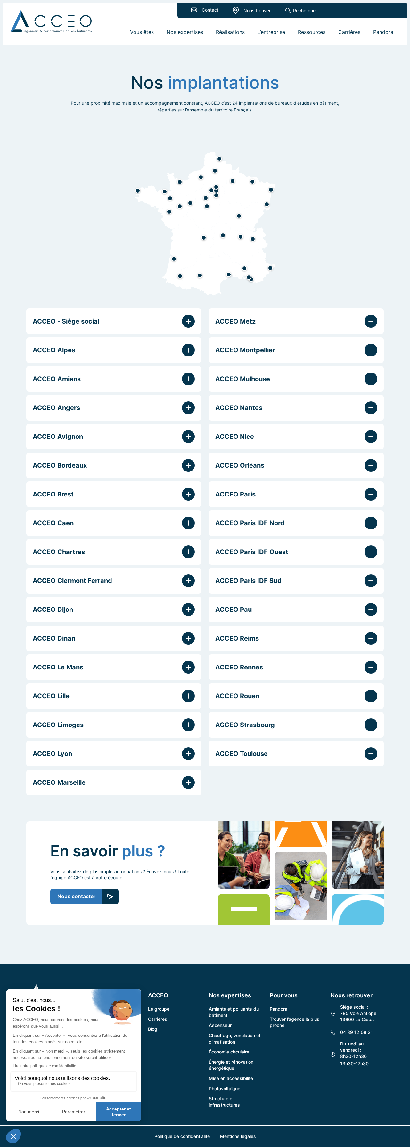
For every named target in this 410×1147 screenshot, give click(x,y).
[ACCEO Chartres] (205, 198)
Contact (210, 9)
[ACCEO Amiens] (214, 170)
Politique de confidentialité (182, 1136)
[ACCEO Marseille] (248, 277)
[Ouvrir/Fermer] (188, 321)
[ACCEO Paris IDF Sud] (216, 195)
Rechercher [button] (305, 10)
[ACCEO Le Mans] (190, 203)
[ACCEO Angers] (179, 206)
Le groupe (158, 1009)
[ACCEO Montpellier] (228, 274)
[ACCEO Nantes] (169, 211)
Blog (152, 1029)
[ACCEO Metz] (252, 181)
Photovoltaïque (224, 1088)
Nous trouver (257, 10)
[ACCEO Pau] (180, 276)
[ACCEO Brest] (137, 190)
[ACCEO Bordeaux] (173, 258)
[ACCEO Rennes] (170, 198)
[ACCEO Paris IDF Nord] (216, 187)
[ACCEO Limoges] (203, 237)
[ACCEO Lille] (219, 158)
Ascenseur (220, 1025)
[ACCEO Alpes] (252, 239)
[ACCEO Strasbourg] (271, 189)
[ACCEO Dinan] (164, 191)
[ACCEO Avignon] (244, 268)
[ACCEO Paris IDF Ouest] (211, 190)
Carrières (157, 1019)
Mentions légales (238, 1136)
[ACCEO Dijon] (239, 215)
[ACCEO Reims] (232, 181)
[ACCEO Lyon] (240, 236)
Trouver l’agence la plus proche (294, 1022)
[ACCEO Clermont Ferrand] (223, 235)
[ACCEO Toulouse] (199, 275)
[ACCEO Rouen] (200, 177)
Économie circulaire (229, 1051)
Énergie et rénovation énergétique (231, 1065)
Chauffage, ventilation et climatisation (234, 1039)
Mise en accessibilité (231, 1078)
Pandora (278, 1009)
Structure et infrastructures (224, 1102)
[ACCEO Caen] (179, 181)
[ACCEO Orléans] (206, 206)
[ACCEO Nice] (270, 268)
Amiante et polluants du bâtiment (234, 1012)
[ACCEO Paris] (216, 190)
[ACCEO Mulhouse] (266, 204)
